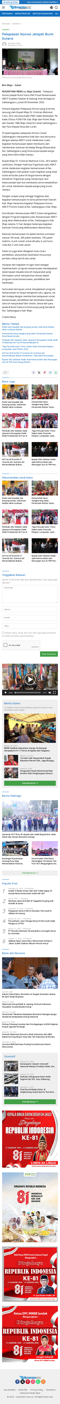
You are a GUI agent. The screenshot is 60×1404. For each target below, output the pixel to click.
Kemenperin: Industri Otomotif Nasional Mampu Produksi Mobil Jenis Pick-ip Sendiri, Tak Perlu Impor (37, 1065)
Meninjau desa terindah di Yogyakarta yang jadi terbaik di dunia (30, 902)
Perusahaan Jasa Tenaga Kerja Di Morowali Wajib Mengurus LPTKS (31, 922)
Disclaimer (51, 1390)
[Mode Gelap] (51, 7)
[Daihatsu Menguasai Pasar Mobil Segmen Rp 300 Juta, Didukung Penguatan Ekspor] (11, 1078)
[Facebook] (17, 1381)
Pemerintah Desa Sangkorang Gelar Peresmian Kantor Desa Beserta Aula (27, 334)
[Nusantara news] (21, 7)
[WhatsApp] (38, 1381)
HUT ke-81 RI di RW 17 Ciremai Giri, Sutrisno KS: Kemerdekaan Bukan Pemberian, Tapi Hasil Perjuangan (28, 354)
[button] (30, 679)
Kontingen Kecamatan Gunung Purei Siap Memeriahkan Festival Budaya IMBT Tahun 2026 (14, 861)
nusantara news (14, 43)
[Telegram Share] (50, 372)
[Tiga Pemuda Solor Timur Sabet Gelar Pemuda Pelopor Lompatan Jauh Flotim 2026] (45, 420)
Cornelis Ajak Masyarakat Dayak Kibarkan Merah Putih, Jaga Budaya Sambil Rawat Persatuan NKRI (37, 759)
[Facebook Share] (33, 372)
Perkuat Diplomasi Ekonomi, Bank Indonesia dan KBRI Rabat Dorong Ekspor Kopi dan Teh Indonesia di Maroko (28, 1035)
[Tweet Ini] (39, 372)
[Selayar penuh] (54, 692)
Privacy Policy (36, 1390)
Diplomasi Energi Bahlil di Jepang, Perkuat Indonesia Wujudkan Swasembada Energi (26, 1005)
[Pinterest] (28, 1381)
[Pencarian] (56, 7)
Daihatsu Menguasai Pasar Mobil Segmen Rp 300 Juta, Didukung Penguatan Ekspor (35, 1077)
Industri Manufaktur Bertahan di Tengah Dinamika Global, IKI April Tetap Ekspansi (29, 995)
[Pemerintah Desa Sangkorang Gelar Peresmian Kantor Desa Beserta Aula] (45, 392)
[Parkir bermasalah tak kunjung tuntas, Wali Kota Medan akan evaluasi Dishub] (15, 392)
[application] (30, 679)
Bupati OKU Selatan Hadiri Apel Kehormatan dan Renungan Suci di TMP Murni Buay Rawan (29, 360)
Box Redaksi (9, 1390)
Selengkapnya (29, 783)
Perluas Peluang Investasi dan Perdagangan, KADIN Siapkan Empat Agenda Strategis (30, 1025)
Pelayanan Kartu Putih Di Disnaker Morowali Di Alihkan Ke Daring (29, 912)
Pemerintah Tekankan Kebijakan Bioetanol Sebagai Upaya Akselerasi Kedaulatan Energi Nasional (29, 1015)
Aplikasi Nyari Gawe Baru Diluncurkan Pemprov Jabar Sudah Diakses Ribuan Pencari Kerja (30, 942)
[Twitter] (22, 1381)
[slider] (28, 692)
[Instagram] (33, 1381)
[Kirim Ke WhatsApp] (56, 372)
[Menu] (4, 7)
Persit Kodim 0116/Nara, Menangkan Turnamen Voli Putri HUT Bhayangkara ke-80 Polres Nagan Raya (44, 861)
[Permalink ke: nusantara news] (4, 44)
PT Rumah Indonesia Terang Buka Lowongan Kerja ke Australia (32, 932)
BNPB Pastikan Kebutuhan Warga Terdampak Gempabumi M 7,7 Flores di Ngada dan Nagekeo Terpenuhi (27, 749)
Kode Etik (23, 1390)
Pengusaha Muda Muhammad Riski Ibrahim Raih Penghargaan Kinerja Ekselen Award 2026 (36, 772)
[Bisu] (49, 692)
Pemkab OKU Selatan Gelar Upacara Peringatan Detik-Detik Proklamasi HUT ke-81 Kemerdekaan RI (30, 341)
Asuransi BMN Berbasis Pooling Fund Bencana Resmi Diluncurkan (26, 1045)
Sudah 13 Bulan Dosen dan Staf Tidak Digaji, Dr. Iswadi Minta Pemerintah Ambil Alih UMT (30, 892)
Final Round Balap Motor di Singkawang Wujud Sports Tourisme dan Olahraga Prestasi (37, 1090)
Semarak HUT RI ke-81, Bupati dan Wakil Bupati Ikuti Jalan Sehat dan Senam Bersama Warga (29, 835)
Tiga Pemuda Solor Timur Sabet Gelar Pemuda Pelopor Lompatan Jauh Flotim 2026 (28, 347)
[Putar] (5, 692)
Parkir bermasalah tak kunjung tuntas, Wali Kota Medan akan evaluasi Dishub (28, 328)
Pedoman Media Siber (30, 1393)
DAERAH (5, 29)
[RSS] (43, 1381)
